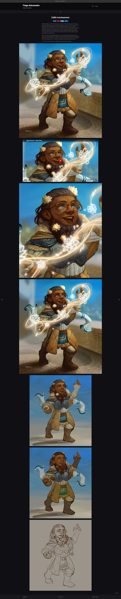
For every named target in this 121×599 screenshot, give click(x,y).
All (60, 11)
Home (93, 6)
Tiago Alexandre (31, 5)
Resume (96, 6)
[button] (117, 593)
